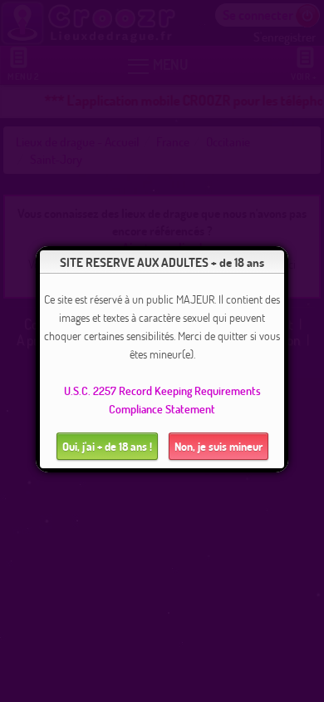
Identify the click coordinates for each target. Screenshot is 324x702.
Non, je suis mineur (218, 446)
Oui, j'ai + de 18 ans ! (107, 446)
